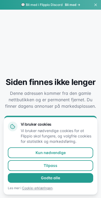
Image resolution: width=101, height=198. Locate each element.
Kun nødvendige (51, 152)
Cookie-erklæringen (37, 188)
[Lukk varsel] (95, 5)
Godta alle (50, 177)
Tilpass (50, 165)
